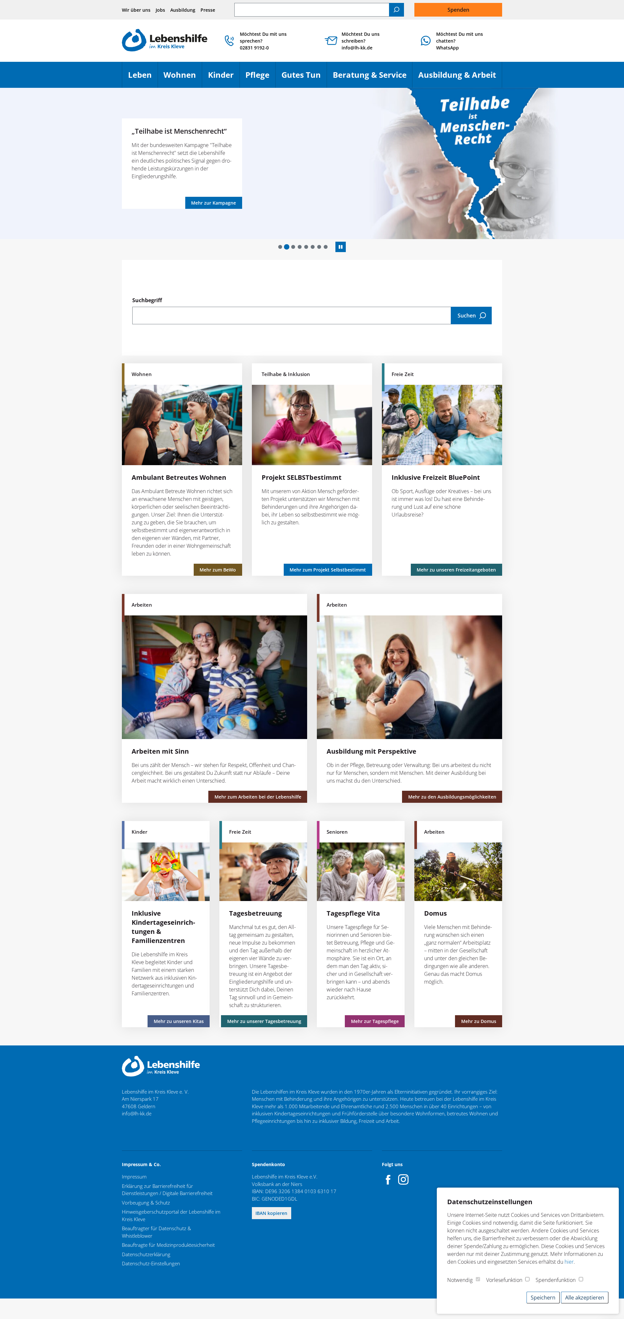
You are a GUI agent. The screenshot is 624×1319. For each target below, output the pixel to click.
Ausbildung (182, 10)
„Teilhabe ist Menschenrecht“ (179, 131)
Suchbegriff (147, 300)
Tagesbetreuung (255, 913)
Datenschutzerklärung (146, 1254)
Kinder (224, 77)
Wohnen (182, 77)
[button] (280, 247)
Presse (208, 10)
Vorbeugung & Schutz (146, 1202)
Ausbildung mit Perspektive (371, 751)
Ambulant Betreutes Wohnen (179, 477)
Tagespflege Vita (353, 913)
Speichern (543, 1297)
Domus (435, 913)
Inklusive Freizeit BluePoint (436, 477)
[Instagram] (403, 1179)
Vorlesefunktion (504, 1280)
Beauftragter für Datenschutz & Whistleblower (156, 1232)
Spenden (458, 9)
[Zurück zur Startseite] (164, 41)
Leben (143, 77)
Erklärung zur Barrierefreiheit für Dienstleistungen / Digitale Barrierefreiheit (167, 1190)
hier (569, 1261)
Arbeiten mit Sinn (160, 751)
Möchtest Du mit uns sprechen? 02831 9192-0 (263, 41)
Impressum (134, 1176)
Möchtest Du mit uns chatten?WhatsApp (459, 41)
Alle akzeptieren (584, 1297)
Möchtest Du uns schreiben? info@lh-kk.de (361, 41)
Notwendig (460, 1280)
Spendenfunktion (556, 1280)
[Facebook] (388, 1179)
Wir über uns (136, 10)
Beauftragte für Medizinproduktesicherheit (168, 1245)
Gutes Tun (304, 77)
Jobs (160, 10)
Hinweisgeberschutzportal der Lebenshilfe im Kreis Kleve (171, 1215)
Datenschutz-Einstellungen (151, 1263)
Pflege (260, 77)
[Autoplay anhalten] (340, 247)
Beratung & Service (372, 77)
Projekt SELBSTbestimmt (302, 477)
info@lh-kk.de (136, 1113)
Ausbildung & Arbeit (460, 77)
